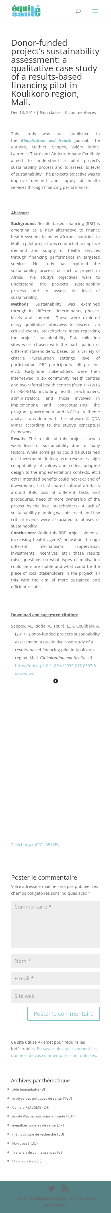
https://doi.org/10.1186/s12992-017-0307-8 (55, 665)
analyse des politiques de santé (37, 1098)
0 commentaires (80, 112)
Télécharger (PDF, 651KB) (35, 844)
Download (25, 674)
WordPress (55, 1205)
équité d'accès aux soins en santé (38, 1116)
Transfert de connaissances (34, 1152)
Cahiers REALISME (26, 1107)
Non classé (50, 112)
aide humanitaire (25, 1089)
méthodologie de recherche (34, 1134)
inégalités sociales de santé (34, 1125)
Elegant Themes (51, 1198)
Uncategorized (24, 1161)
